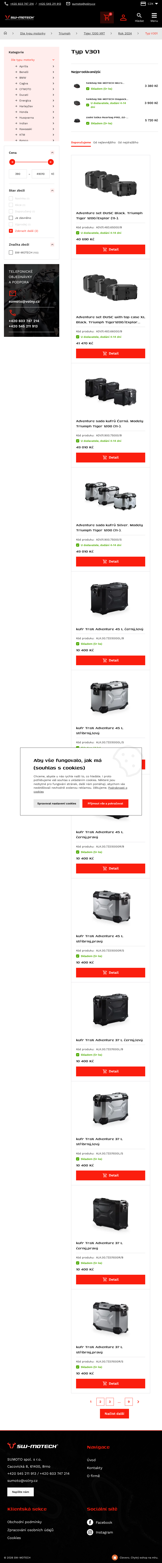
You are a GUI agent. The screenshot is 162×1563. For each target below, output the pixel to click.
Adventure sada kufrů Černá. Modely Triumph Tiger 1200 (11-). (109, 423)
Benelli (23, 72)
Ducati (23, 94)
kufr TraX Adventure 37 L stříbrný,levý (99, 1141)
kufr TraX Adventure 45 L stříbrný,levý (99, 730)
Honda (23, 111)
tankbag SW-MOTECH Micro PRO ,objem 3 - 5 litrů (104, 83)
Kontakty (94, 1468)
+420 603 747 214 (24, 321)
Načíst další (114, 1414)
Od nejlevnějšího (104, 142)
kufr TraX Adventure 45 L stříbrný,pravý (99, 938)
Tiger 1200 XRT (94, 33)
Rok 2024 (125, 33)
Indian (23, 123)
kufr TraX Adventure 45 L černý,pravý (99, 834)
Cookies (14, 1538)
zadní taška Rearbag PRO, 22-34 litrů (106, 117)
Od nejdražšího (128, 142)
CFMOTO (25, 89)
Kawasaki (25, 129)
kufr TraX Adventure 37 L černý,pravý (99, 1245)
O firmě (93, 1476)
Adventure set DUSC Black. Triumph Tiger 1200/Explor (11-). (109, 215)
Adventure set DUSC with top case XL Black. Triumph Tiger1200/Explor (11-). (110, 322)
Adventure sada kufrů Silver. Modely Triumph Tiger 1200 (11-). (109, 527)
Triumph (64, 33)
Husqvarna (26, 117)
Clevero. (125, 1557)
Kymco (23, 140)
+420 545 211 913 (23, 326)
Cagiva (23, 83)
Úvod (91, 1460)
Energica (25, 100)
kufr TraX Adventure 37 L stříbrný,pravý (99, 1349)
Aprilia (23, 66)
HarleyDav (26, 106)
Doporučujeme (81, 142)
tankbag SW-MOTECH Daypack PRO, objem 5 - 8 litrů (106, 99)
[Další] (138, 1402)
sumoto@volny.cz (24, 301)
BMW (22, 77)
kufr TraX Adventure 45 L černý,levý (109, 629)
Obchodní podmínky (24, 1522)
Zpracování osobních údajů (30, 1530)
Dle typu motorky (32, 33)
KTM (22, 134)
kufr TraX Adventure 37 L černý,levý (109, 1040)
